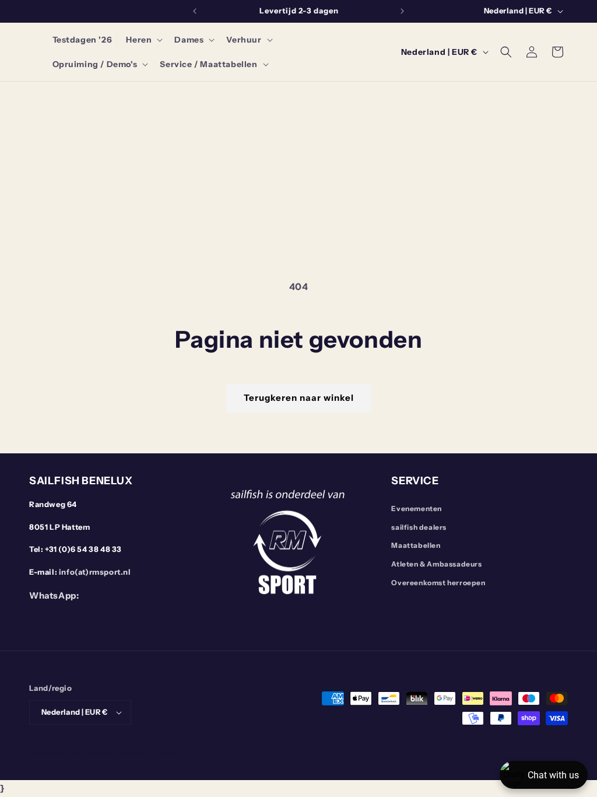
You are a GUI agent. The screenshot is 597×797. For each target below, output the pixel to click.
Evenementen (416, 508)
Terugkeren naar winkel (299, 397)
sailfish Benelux (85, 753)
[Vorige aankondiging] (195, 11)
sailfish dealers (419, 527)
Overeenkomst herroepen (438, 582)
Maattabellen (415, 545)
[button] (143, 39)
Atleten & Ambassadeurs (436, 564)
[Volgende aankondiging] (402, 11)
